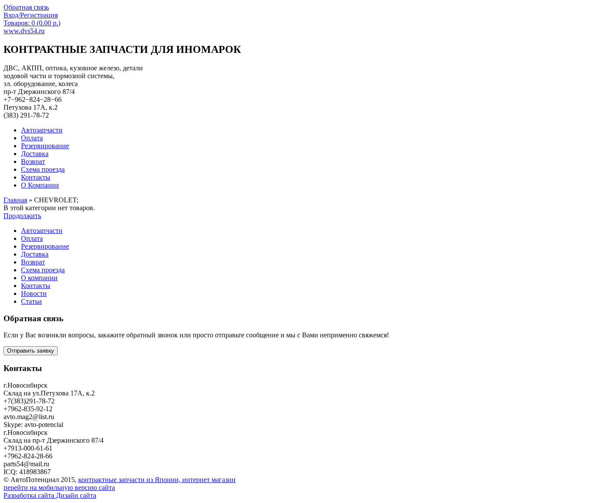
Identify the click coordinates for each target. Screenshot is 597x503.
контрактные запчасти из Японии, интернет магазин (157, 479)
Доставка (35, 254)
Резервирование (45, 246)
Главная (15, 200)
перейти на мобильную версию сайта (59, 487)
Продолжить (22, 215)
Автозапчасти (41, 230)
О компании (39, 277)
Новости (34, 293)
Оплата (32, 238)
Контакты (35, 285)
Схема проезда (43, 270)
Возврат (33, 262)
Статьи (31, 301)
